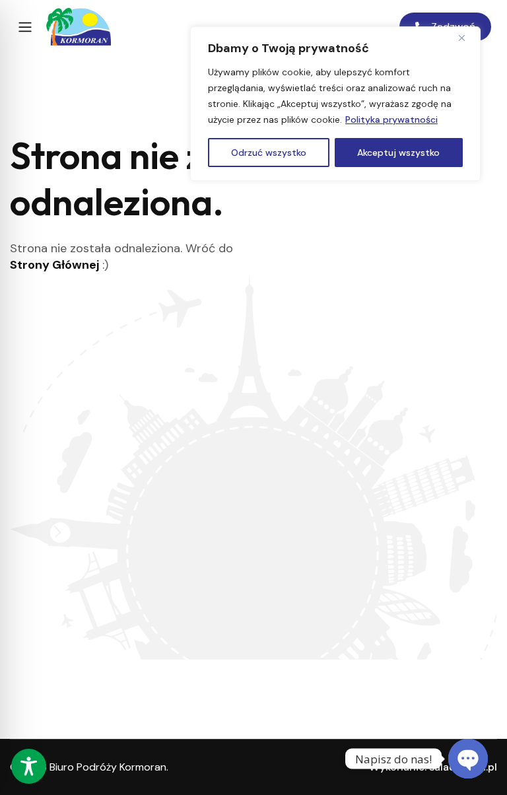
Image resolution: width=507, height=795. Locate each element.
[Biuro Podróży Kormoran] (78, 27)
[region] (335, 103)
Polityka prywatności (391, 119)
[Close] (467, 38)
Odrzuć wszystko (268, 152)
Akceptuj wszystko (398, 152)
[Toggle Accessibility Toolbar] (29, 766)
